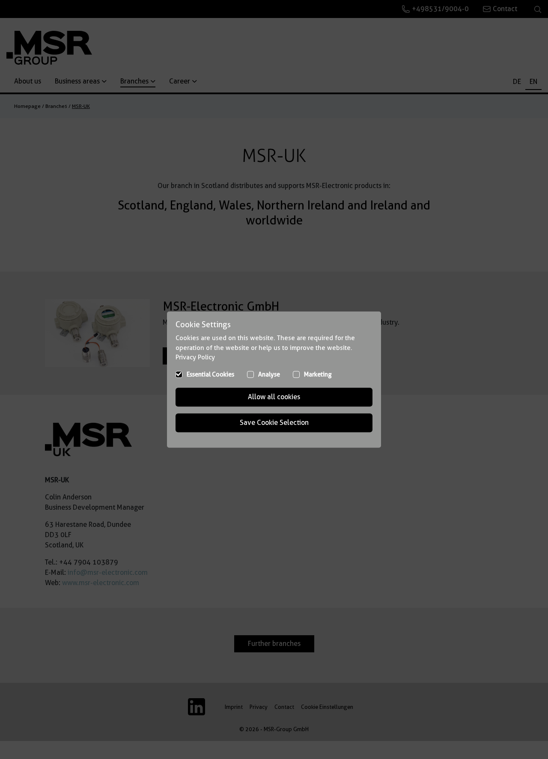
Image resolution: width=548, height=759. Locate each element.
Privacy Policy (195, 357)
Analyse (269, 374)
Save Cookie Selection (274, 422)
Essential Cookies (210, 374)
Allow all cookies (274, 397)
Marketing (318, 374)
